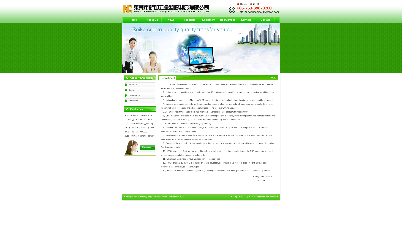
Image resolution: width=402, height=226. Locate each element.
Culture (132, 90)
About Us (152, 20)
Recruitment (227, 20)
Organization (134, 95)
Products (189, 20)
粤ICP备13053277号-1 (240, 197)
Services (246, 20)
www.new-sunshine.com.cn (142, 136)
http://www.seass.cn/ (270, 197)
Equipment (208, 20)
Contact (265, 20)
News (171, 20)
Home (133, 20)
